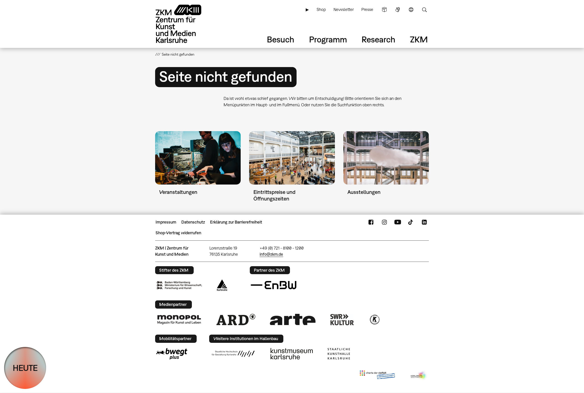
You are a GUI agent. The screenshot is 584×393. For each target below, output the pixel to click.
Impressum (166, 222)
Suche (424, 9)
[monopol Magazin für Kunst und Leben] (179, 319)
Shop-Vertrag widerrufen (178, 232)
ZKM (419, 39)
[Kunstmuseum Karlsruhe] (292, 353)
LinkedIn (424, 222)
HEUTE (25, 368)
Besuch (280, 39)
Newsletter (344, 9)
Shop (321, 9)
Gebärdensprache (397, 9)
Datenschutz (193, 222)
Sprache (411, 9)
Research (378, 39)
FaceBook (370, 222)
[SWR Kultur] (342, 319)
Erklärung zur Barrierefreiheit (236, 222)
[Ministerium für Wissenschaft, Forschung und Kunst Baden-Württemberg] (179, 285)
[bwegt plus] (171, 353)
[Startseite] (184, 24)
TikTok (411, 222)
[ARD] (235, 319)
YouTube (397, 222)
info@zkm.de (271, 254)
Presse (367, 9)
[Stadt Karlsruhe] (222, 285)
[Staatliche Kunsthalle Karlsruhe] (339, 353)
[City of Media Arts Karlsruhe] (419, 375)
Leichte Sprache (384, 9)
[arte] (292, 319)
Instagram (384, 222)
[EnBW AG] (273, 285)
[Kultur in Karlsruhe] (374, 319)
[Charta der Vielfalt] (377, 375)
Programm (328, 39)
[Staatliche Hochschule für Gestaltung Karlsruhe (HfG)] (233, 353)
